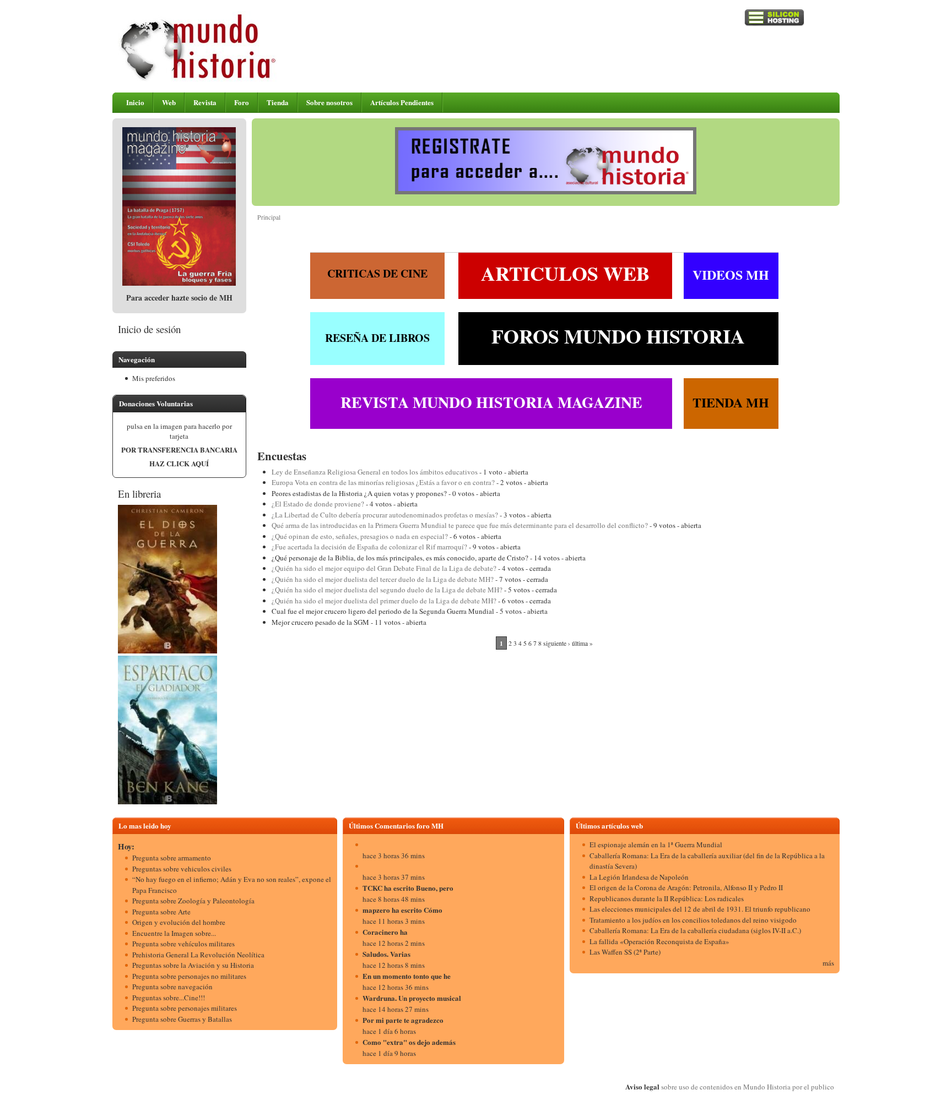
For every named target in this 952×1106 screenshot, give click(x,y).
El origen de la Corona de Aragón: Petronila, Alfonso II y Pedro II (686, 887)
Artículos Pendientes (402, 102)
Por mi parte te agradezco (403, 1020)
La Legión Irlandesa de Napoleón (639, 877)
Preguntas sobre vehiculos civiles (181, 869)
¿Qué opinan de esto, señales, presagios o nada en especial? (360, 536)
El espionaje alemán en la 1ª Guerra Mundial (655, 844)
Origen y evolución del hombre (178, 922)
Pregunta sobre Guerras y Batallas (182, 1019)
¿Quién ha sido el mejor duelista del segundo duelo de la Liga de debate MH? (387, 590)
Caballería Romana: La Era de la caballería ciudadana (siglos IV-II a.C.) (695, 930)
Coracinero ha (385, 932)
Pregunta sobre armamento (171, 858)
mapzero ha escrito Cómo (402, 910)
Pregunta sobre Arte (161, 912)
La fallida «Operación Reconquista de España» (659, 941)
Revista (205, 102)
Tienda (278, 102)
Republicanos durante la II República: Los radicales (666, 898)
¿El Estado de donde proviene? (318, 504)
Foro (241, 102)
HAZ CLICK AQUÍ (179, 463)
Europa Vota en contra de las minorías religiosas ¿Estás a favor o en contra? (383, 482)
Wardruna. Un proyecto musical (412, 998)
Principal (268, 217)
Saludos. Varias (386, 954)
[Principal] (198, 79)
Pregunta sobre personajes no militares (189, 976)
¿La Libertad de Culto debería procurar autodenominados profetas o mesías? (385, 515)
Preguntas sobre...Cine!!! (168, 998)
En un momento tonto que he (407, 976)
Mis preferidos (153, 378)
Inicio (135, 102)
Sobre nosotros (329, 102)
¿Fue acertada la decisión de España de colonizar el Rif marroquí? (369, 547)
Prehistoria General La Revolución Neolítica (198, 955)
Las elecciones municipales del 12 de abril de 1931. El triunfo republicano (699, 909)
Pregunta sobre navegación (172, 986)
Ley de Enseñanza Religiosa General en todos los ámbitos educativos (375, 472)
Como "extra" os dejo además (409, 1042)
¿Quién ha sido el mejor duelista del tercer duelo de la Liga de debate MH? (383, 579)
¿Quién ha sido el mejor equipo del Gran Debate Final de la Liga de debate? (384, 568)
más (828, 963)
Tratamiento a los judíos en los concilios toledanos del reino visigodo (693, 920)
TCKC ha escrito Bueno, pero (408, 887)
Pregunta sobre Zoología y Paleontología (193, 901)
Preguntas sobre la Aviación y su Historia (193, 965)
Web (169, 102)
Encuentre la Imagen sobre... (174, 933)
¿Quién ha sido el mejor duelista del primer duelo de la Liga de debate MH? (384, 601)
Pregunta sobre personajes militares (184, 1008)
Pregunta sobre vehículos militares (183, 944)
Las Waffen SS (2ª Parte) (625, 952)
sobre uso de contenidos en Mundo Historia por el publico (747, 1087)
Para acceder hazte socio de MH (179, 297)
